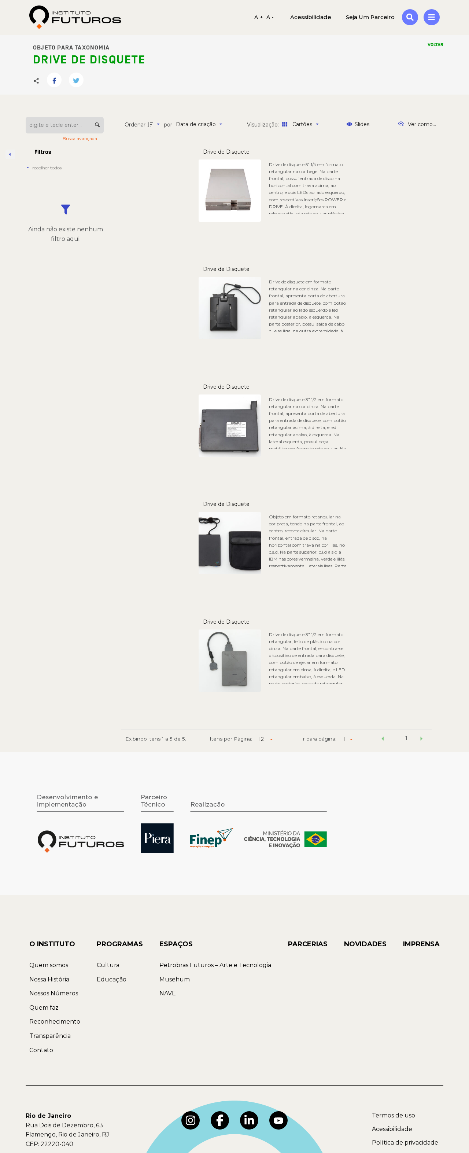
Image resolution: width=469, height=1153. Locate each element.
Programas (120, 944)
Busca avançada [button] (80, 138)
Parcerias (308, 944)
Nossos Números (53, 993)
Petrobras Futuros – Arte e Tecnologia (215, 965)
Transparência (50, 1035)
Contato (41, 1050)
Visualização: (263, 124)
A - (270, 17)
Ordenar (135, 124)
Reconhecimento (54, 1021)
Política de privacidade (405, 1142)
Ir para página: (318, 739)
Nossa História (49, 979)
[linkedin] (249, 1120)
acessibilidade (310, 17)
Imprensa (421, 944)
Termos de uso (393, 1115)
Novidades (365, 944)
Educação (111, 979)
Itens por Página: (231, 739)
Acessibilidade (392, 1129)
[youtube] (278, 1120)
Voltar (435, 45)
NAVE (167, 993)
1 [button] (406, 738)
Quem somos (48, 965)
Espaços (176, 944)
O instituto (52, 944)
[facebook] (220, 1120)
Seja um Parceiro (370, 17)
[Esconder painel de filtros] (10, 154)
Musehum (174, 979)
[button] (382, 739)
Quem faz (44, 1007)
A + (258, 17)
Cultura (108, 965)
